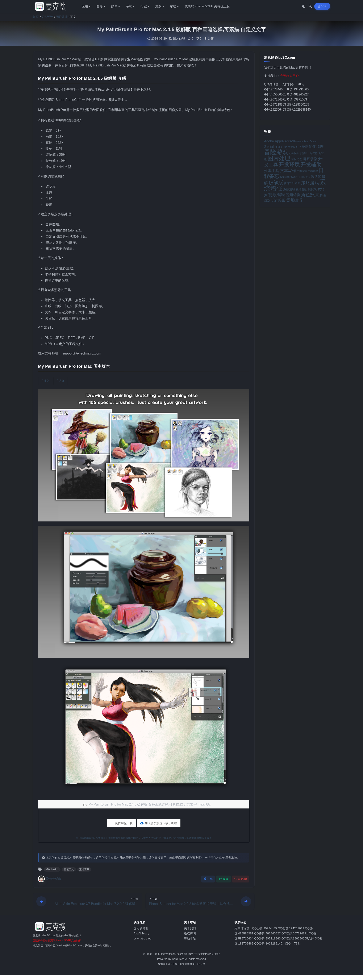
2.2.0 (60, 381)
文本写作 (288, 170)
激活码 (316, 177)
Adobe (269, 141)
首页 (36, 17)
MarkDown (310, 141)
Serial (269, 146)
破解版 (276, 182)
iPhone (299, 141)
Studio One (281, 147)
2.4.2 (45, 381)
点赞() (242, 879)
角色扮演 (310, 194)
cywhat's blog (142, 938)
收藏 (225, 879)
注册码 (300, 177)
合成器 (313, 153)
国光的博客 (141, 928)
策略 (297, 183)
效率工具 (271, 171)
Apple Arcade (285, 141)
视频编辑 (276, 194)
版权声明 (190, 933)
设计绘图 (278, 200)
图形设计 (47, 17)
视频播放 (301, 189)
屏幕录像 (310, 159)
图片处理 (62, 17)
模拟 (282, 177)
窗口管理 (289, 183)
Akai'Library (141, 933)
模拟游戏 (290, 177)
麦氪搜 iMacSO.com (172, 954)
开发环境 (289, 164)
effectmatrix (52, 869)
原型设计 (304, 153)
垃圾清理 (296, 159)
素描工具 (84, 869)
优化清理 (316, 146)
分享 (210, 879)
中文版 (291, 147)
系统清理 (289, 189)
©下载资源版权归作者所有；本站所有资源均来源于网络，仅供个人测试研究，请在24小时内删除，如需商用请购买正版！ (144, 837)
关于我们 (190, 928)
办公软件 (294, 153)
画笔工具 (69, 869)
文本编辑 (302, 171)
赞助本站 (190, 938)
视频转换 (293, 195)
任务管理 (302, 146)
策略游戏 (310, 182)
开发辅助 (311, 164)
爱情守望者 (53, 879)
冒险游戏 (276, 151)
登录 (324, 6)
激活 (307, 177)
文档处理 (313, 171)
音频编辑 (294, 200)
